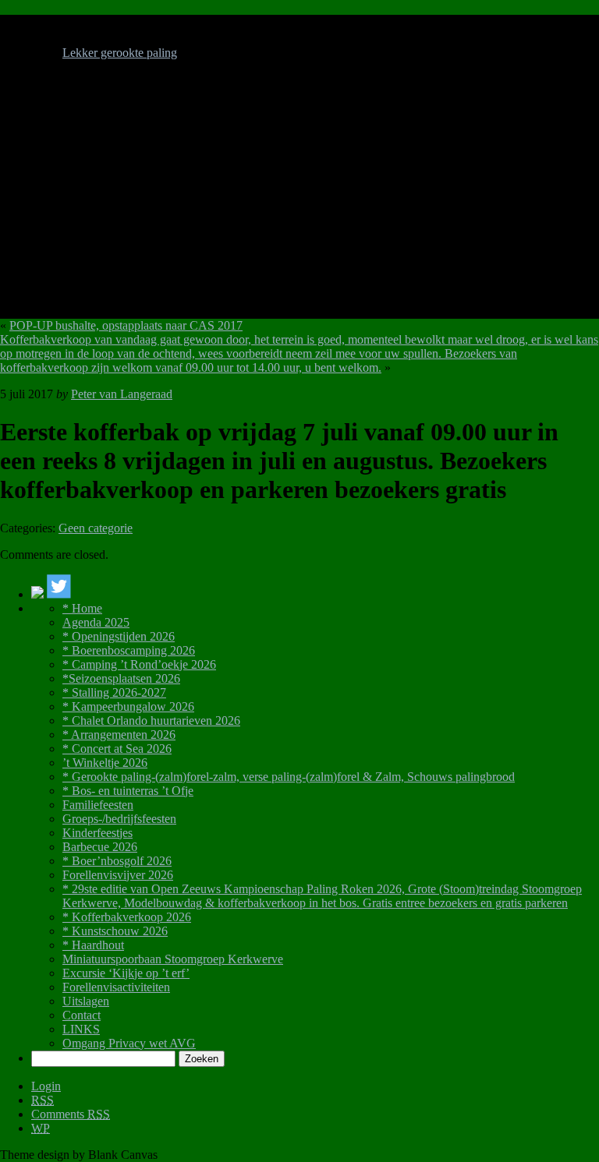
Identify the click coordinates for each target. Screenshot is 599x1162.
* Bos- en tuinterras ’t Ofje (127, 790)
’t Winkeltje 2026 (104, 762)
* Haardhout (93, 945)
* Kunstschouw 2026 (115, 931)
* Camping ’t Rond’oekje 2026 (139, 664)
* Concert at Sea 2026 (117, 748)
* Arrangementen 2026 (118, 734)
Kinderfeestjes (97, 832)
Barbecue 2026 (99, 846)
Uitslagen (85, 1001)
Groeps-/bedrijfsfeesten (119, 818)
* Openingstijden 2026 (118, 636)
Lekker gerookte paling (119, 52)
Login (46, 1086)
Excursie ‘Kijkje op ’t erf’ (126, 973)
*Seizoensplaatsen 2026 (121, 678)
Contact (81, 1015)
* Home (82, 608)
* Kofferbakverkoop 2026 (126, 917)
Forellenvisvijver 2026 (117, 874)
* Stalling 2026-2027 (114, 692)
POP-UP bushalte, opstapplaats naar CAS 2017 (126, 325)
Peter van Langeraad (121, 394)
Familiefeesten (97, 804)
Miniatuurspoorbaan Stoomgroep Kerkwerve (172, 959)
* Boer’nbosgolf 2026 (117, 860)
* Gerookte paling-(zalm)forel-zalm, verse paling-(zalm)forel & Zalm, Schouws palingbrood (288, 776)
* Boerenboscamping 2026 (128, 650)
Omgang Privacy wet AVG (129, 1043)
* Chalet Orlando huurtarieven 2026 (151, 720)
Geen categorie (95, 528)
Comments (70, 1114)
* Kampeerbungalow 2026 (128, 706)
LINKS (81, 1029)
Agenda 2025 (95, 622)
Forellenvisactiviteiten (116, 987)
